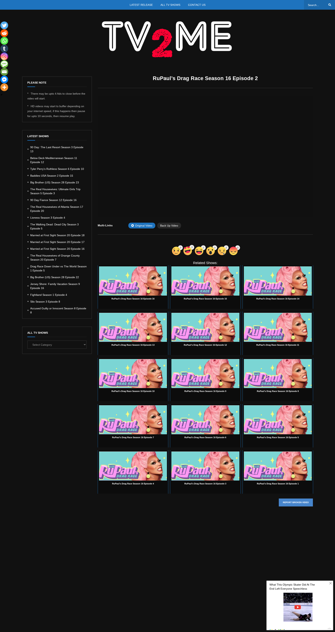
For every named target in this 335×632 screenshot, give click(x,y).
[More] (4, 87)
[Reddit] (4, 33)
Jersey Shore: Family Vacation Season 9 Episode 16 (55, 286)
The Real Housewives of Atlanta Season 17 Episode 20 (56, 208)
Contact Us (196, 4)
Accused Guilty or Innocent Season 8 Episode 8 (58, 310)
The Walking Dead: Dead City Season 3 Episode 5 (54, 226)
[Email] (4, 72)
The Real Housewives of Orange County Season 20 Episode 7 (55, 257)
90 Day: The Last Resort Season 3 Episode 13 (56, 149)
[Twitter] (4, 25)
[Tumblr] (4, 48)
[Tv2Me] (167, 39)
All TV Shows (170, 4)
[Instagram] (4, 56)
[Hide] (1, 94)
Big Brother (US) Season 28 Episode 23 (54, 182)
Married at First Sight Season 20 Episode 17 (57, 242)
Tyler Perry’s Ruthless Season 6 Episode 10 (57, 168)
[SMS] (4, 64)
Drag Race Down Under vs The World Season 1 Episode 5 (58, 268)
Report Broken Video (296, 502)
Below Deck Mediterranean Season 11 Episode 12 (53, 160)
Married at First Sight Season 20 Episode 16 (57, 248)
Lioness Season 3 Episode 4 (47, 217)
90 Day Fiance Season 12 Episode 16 (53, 200)
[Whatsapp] (4, 41)
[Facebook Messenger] (4, 79)
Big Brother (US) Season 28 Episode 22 (54, 277)
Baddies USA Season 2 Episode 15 (51, 175)
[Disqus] (205, 567)
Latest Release (141, 4)
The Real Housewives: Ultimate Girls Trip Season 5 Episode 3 (55, 191)
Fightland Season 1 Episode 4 (48, 294)
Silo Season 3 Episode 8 (45, 301)
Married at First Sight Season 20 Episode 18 (57, 235)
